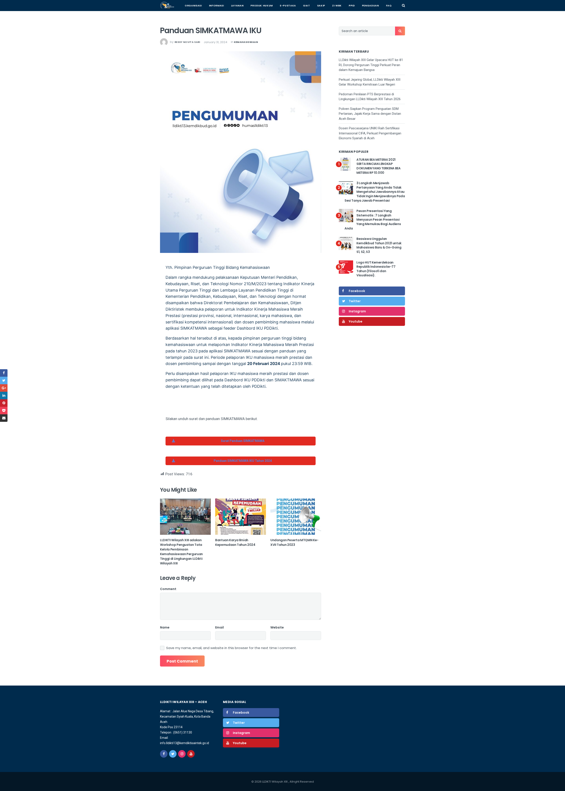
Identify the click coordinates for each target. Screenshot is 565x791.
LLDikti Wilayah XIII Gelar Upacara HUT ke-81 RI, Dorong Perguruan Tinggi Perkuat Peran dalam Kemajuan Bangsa (371, 65)
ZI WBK (337, 5)
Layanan (237, 5)
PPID (352, 5)
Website (277, 627)
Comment (168, 589)
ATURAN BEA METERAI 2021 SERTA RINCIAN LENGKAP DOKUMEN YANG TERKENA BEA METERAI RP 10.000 (378, 166)
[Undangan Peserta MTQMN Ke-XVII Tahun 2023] (295, 517)
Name (165, 627)
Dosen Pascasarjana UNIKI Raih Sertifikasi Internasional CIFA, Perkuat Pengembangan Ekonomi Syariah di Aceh (370, 133)
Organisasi (193, 5)
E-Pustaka (288, 5)
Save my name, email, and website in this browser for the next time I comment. (231, 648)
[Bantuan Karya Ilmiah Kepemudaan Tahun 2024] (240, 517)
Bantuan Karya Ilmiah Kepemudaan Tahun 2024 (235, 542)
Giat (306, 5)
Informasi (216, 5)
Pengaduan (370, 5)
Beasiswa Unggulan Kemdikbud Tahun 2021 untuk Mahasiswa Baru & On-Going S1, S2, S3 (378, 245)
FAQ (389, 5)
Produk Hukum (261, 5)
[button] (241, 441)
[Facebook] (164, 754)
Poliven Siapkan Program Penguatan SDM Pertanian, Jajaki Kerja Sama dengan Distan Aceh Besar (370, 114)
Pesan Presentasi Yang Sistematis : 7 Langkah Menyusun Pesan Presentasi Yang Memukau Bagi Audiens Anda (373, 219)
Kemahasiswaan (246, 42)
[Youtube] (191, 754)
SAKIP (321, 5)
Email (219, 627)
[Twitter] (173, 754)
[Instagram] (182, 754)
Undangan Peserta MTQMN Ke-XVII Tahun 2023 (294, 542)
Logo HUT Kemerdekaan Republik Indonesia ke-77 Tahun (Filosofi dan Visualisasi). (376, 269)
